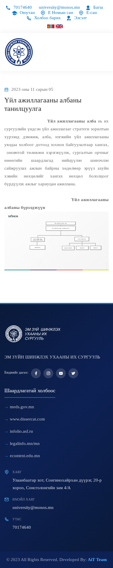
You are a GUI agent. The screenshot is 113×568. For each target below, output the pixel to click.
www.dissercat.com (27, 419)
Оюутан (27, 12)
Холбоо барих (47, 17)
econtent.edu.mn (25, 455)
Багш (97, 7)
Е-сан (91, 12)
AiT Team (97, 559)
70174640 (22, 7)
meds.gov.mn (22, 406)
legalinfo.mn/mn (25, 443)
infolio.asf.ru (21, 431)
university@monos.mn (59, 7)
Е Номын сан (60, 12)
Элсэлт (80, 17)
